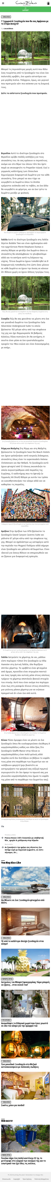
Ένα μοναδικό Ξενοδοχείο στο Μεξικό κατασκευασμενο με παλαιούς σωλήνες (20, 1065)
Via (2, 826)
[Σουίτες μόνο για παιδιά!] (25, 1086)
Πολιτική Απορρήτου (41, 1179)
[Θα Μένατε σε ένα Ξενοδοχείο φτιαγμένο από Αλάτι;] (25, 880)
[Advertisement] (25, 123)
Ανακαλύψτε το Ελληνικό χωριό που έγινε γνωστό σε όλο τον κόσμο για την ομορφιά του (24, 1024)
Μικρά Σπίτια (6, 1155)
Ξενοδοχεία (6, 897)
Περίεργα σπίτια (7, 979)
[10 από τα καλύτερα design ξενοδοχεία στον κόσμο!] (25, 921)
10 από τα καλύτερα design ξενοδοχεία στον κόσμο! (22, 942)
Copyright (16, 1179)
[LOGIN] (48, 3)
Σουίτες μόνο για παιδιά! (12, 1105)
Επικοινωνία (6, 1179)
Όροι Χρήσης (27, 1179)
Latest (25, 10)
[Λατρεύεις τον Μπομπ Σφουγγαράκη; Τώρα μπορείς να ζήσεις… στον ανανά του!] (25, 962)
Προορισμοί (6, 1020)
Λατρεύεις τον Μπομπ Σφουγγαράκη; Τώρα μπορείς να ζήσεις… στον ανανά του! (25, 983)
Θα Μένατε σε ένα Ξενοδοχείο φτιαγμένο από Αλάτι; (22, 901)
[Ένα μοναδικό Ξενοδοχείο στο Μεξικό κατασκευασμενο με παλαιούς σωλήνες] (25, 1045)
